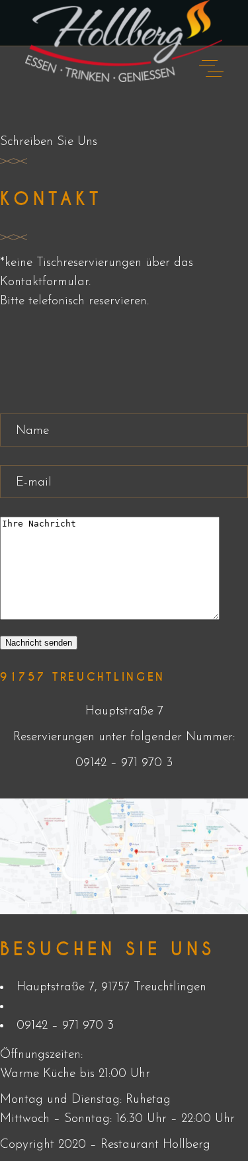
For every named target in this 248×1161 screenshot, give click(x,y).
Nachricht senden (38, 643)
